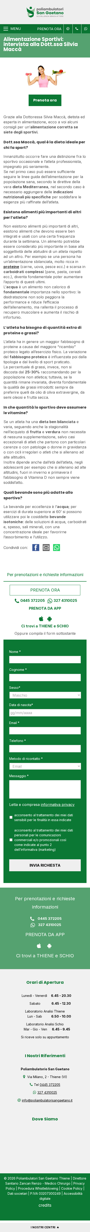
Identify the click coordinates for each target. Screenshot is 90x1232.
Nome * (15, 652)
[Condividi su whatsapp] (56, 547)
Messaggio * (19, 776)
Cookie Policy (71, 1188)
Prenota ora (45, 100)
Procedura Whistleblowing (38, 1188)
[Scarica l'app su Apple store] (41, 618)
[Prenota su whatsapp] (84, 28)
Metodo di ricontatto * (26, 759)
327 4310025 (65, 600)
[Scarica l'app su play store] (49, 618)
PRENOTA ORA (49, 29)
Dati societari (17, 1193)
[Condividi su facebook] (36, 547)
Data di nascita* (21, 705)
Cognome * (18, 670)
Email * (14, 723)
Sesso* (14, 688)
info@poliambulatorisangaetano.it (47, 1100)
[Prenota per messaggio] (76, 28)
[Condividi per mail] (46, 547)
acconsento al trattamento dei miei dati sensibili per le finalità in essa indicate (43, 817)
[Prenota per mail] (67, 28)
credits (45, 1205)
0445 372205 (32, 600)
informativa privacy (58, 804)
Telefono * (17, 741)
